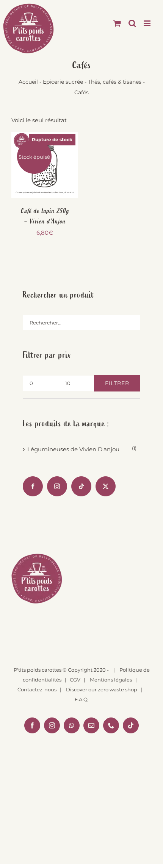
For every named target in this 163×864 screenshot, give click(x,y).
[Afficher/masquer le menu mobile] (148, 23)
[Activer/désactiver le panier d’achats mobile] (117, 23)
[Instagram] (57, 486)
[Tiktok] (81, 486)
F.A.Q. (82, 699)
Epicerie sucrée (63, 81)
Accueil (28, 81)
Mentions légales (111, 680)
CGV (75, 680)
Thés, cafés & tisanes (114, 81)
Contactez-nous (36, 689)
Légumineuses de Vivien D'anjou (73, 449)
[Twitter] (106, 486)
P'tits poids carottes (37, 670)
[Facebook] (33, 486)
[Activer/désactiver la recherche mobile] (132, 23)
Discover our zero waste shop (101, 689)
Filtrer (117, 383)
